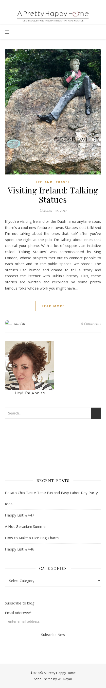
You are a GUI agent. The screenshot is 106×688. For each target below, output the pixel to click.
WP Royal (65, 679)
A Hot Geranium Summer (26, 526)
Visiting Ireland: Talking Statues (53, 195)
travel (63, 182)
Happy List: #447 (19, 515)
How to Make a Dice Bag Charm (32, 537)
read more (53, 306)
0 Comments (91, 323)
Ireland (44, 182)
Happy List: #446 (19, 549)
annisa (19, 323)
